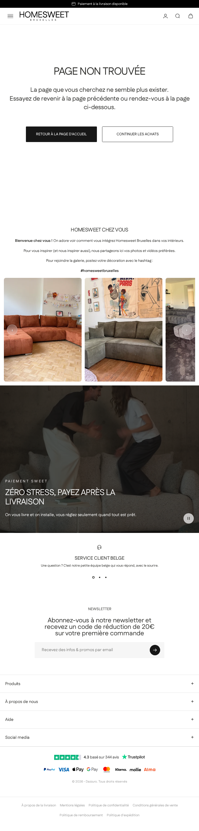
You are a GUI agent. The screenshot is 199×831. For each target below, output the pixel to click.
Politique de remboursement (81, 815)
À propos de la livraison (39, 805)
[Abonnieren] (155, 650)
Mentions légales (72, 805)
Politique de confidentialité (109, 805)
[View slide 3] (106, 577)
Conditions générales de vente (155, 805)
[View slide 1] (93, 577)
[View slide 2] (99, 577)
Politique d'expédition (123, 815)
